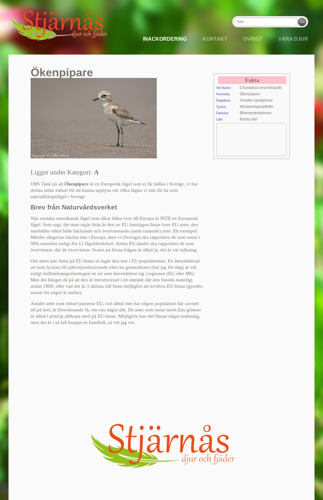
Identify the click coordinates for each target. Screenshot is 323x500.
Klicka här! (249, 119)
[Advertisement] (267, 139)
